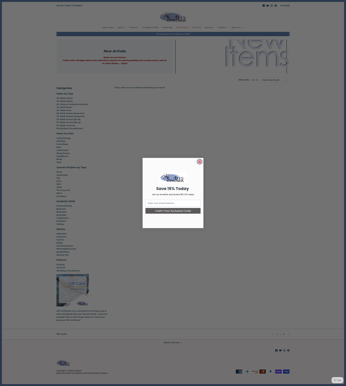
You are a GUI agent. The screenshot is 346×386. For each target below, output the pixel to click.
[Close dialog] (199, 161)
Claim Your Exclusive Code (173, 211)
